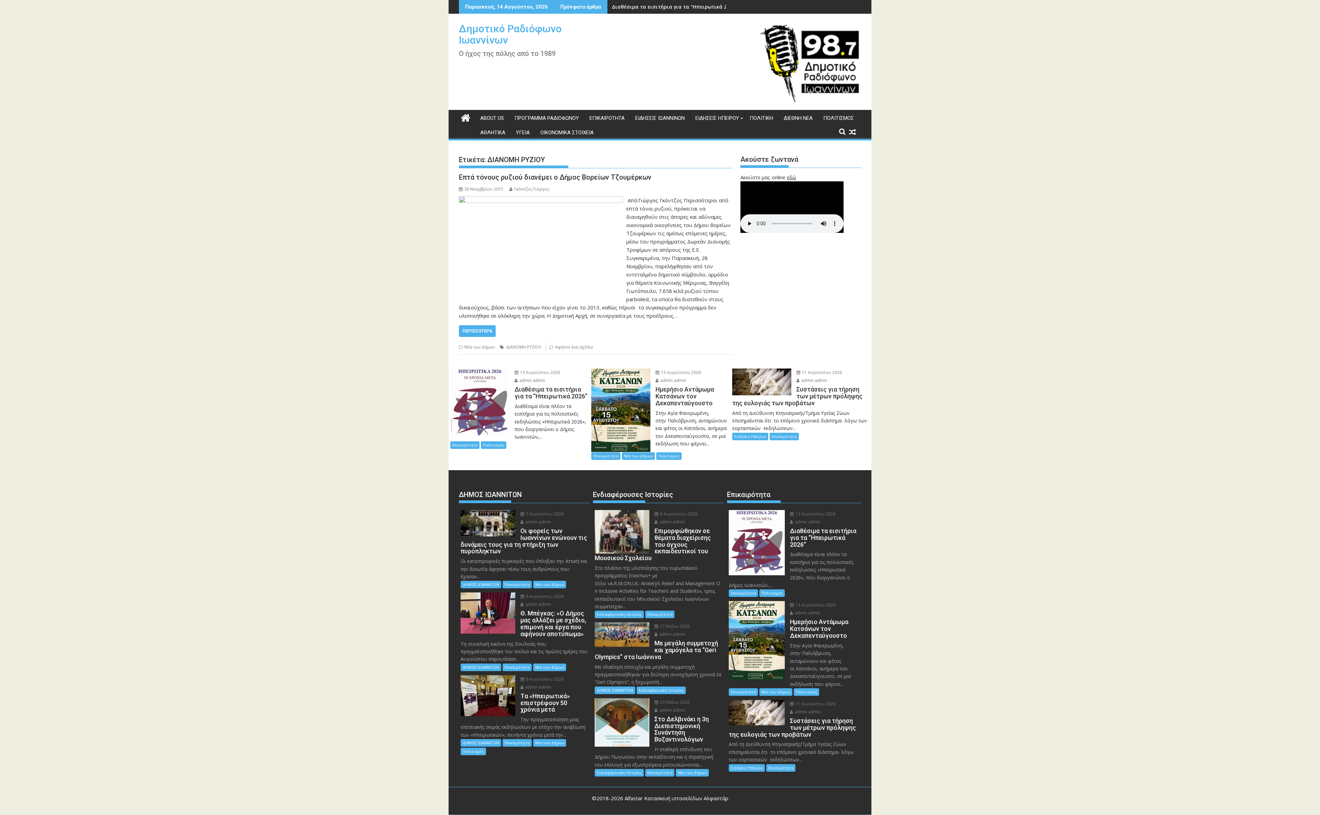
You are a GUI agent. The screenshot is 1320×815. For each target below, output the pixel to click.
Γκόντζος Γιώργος (531, 189)
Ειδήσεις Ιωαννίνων (660, 118)
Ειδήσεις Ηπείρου (717, 118)
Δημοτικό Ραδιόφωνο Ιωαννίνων (510, 34)
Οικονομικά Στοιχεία (567, 132)
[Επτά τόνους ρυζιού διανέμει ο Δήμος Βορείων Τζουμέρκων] (541, 200)
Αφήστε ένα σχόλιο (574, 347)
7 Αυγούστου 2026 (544, 514)
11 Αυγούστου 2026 (821, 372)
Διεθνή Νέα (798, 118)
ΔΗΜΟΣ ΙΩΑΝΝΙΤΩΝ (481, 584)
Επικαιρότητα (607, 118)
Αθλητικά (492, 132)
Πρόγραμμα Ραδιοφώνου (547, 118)
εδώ (791, 177)
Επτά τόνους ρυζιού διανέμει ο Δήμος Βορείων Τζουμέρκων (555, 177)
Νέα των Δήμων (479, 347)
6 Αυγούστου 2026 (544, 596)
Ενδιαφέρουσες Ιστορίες (619, 614)
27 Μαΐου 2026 (674, 626)
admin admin (531, 380)
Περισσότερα (477, 330)
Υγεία (523, 132)
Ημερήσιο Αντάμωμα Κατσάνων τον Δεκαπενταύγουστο (681, 6)
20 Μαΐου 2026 (674, 702)
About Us (492, 118)
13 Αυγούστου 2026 (539, 372)
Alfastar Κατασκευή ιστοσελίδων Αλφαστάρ (676, 798)
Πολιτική (761, 118)
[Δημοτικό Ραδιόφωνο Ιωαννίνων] (465, 117)
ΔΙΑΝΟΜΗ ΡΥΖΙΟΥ (523, 347)
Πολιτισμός (838, 118)
